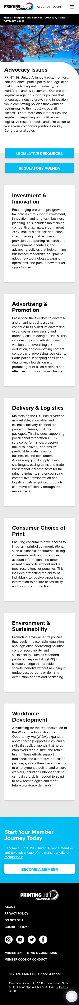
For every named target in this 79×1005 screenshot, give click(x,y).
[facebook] (43, 940)
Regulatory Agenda (39, 168)
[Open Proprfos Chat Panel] (71, 996)
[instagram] (9, 940)
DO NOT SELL (14, 920)
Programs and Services (28, 17)
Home (7, 17)
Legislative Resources (39, 153)
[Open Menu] (72, 6)
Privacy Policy (16, 913)
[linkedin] (20, 940)
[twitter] (32, 940)
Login (57, 6)
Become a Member (39, 869)
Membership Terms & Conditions (31, 953)
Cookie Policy (16, 927)
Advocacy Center (55, 17)
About (10, 906)
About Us (43, 6)
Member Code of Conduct (26, 959)
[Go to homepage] (39, 895)
